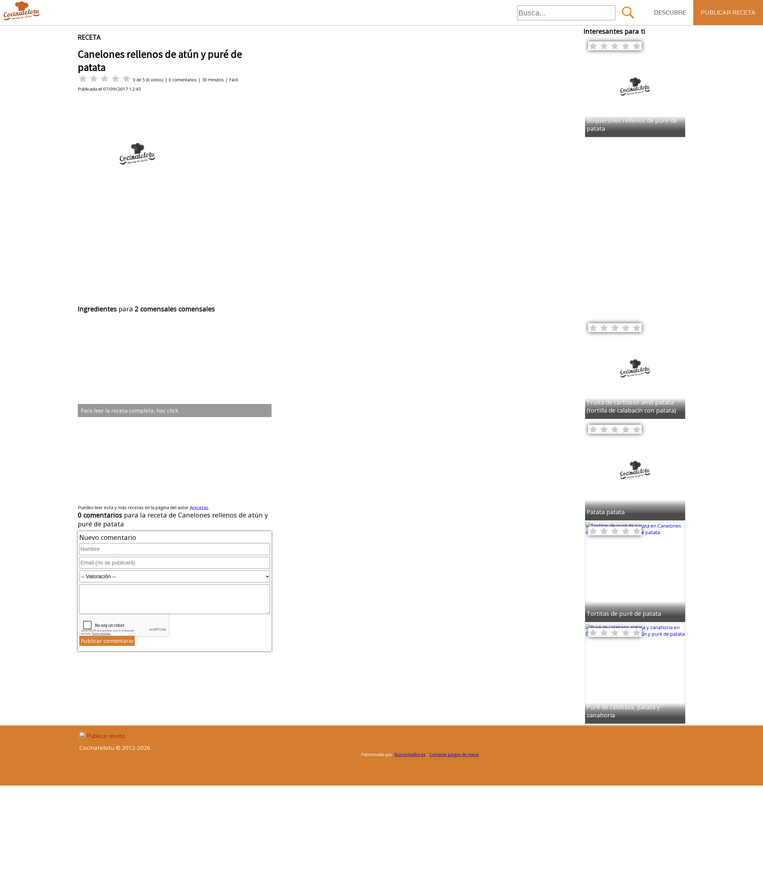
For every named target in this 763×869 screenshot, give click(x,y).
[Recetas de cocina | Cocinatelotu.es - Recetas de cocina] (21, 11)
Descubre (670, 12)
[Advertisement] (175, 258)
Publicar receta (728, 12)
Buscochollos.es (410, 754)
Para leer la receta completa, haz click (129, 410)
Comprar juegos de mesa (454, 754)
